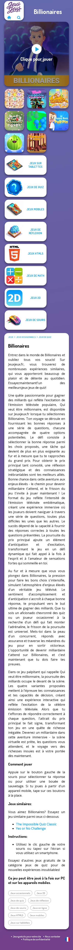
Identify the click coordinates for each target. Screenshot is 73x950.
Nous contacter (52, 936)
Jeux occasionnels (26, 337)
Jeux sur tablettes (20, 922)
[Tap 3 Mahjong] (14, 120)
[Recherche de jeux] (19, 17)
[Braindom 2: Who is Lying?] (59, 98)
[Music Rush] (36, 98)
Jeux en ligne (40, 907)
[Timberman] (36, 143)
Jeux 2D (41, 893)
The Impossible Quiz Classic (36, 824)
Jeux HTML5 (16, 915)
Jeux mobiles (37, 915)
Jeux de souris (18, 907)
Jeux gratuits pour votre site (27, 936)
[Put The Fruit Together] (14, 143)
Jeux (10, 337)
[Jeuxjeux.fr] (9, 17)
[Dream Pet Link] (14, 98)
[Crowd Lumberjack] (36, 120)
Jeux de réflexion (39, 900)
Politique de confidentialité (36, 939)
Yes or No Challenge (31, 828)
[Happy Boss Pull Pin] (59, 120)
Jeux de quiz (45, 337)
